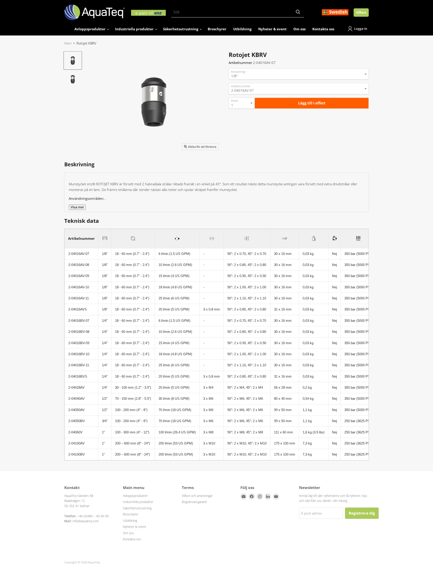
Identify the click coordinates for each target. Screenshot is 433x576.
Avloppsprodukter (90, 29)
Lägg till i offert (311, 103)
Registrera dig (362, 513)
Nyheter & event (272, 29)
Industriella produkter (134, 29)
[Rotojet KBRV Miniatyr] (73, 60)
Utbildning (242, 29)
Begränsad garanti (194, 502)
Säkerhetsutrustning (181, 29)
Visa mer (77, 207)
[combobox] (231, 12)
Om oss (299, 29)
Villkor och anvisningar (197, 496)
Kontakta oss (323, 29)
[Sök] (298, 12)
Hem (67, 43)
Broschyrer (217, 29)
